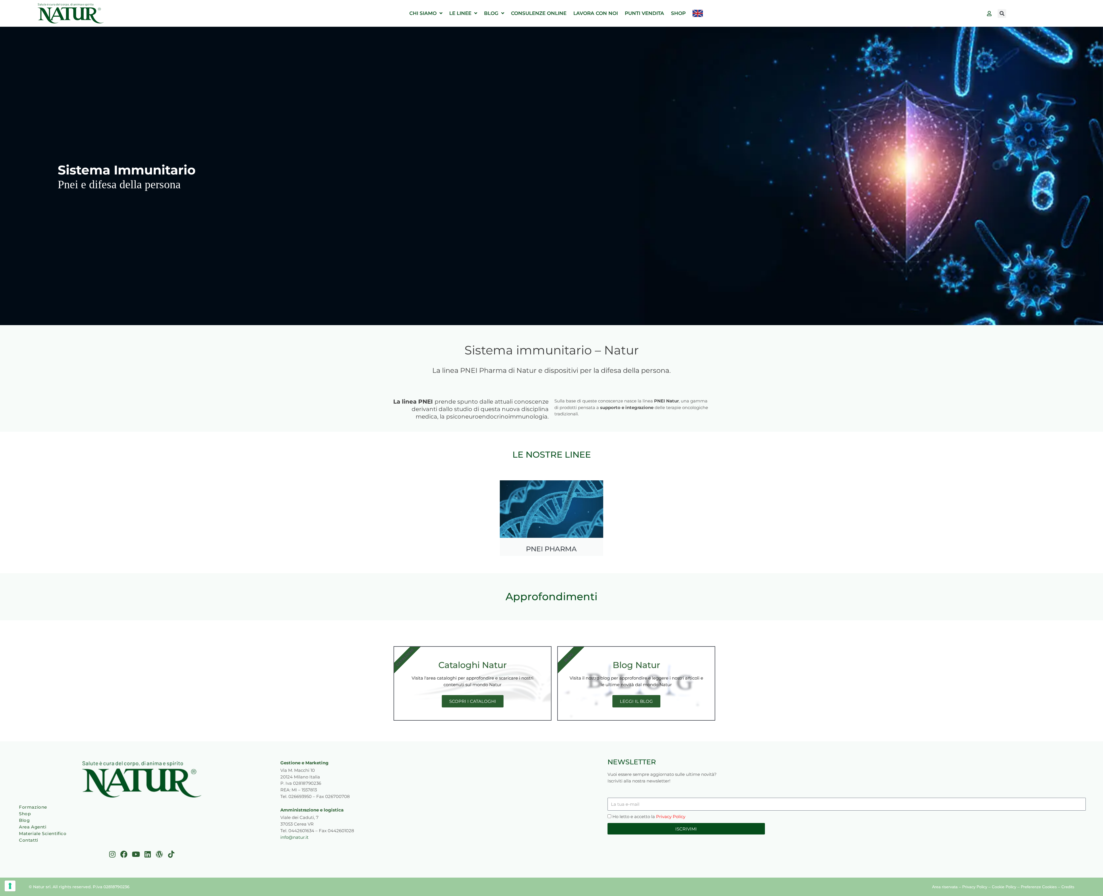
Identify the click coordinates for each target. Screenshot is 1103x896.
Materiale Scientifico (43, 833)
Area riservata (945, 887)
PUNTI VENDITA (644, 13)
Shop (25, 813)
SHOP (678, 13)
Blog (24, 820)
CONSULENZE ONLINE (538, 13)
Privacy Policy (670, 816)
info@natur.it (294, 837)
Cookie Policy (1004, 887)
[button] (1002, 13)
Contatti (28, 840)
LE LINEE (460, 13)
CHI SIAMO (423, 13)
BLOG (491, 13)
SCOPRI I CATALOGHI (472, 701)
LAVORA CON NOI (595, 13)
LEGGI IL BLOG (636, 701)
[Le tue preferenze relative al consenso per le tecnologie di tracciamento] (10, 885)
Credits (1067, 887)
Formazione (33, 807)
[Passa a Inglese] (697, 13)
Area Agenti (33, 827)
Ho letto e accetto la (648, 816)
